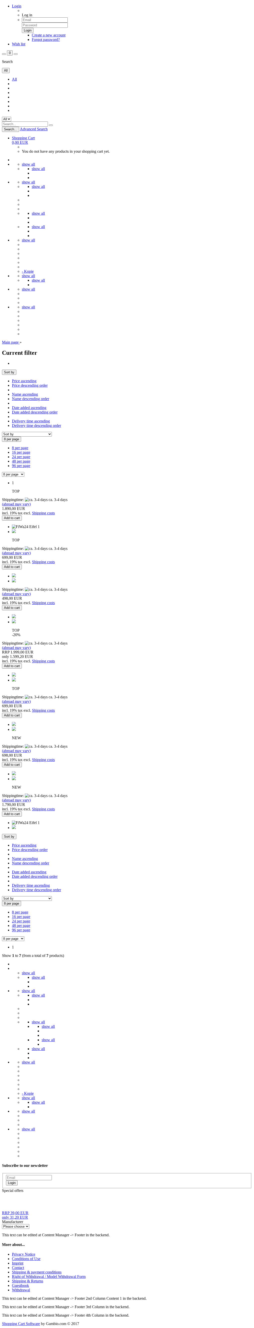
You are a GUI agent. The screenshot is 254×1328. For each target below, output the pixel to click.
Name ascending (25, 394)
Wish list (18, 44)
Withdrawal (21, 1290)
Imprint (17, 1263)
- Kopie (28, 271)
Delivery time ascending (31, 421)
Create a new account (48, 35)
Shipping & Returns (27, 1281)
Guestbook (20, 1285)
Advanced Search (34, 129)
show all (28, 164)
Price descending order (30, 385)
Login (16, 6)
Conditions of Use (26, 1259)
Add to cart (12, 518)
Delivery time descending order (36, 425)
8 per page (20, 448)
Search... (10, 129)
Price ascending (24, 381)
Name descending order (30, 399)
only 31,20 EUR (15, 1215)
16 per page (21, 452)
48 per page (21, 461)
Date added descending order (35, 412)
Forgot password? (46, 39)
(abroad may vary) (16, 504)
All (14, 79)
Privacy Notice (23, 1254)
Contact (18, 1268)
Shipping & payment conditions (37, 1272)
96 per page (21, 466)
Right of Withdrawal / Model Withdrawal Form (49, 1276)
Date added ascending (29, 408)
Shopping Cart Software (21, 1324)
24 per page (21, 457)
